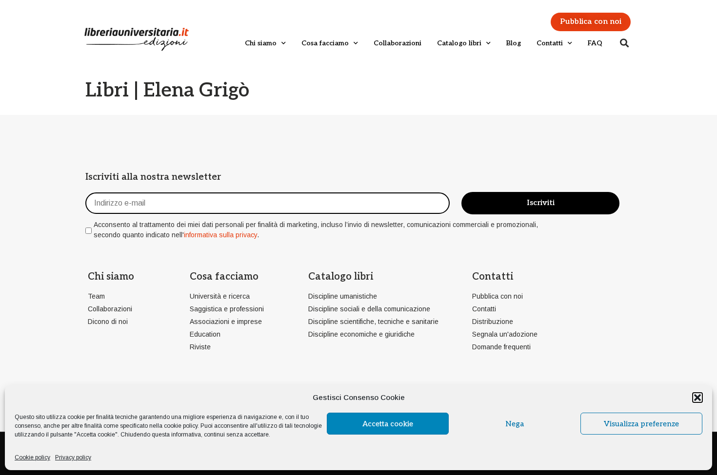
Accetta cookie (387, 423)
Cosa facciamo (325, 43)
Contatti (550, 43)
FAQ (595, 43)
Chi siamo (261, 43)
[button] (697, 397)
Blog (513, 43)
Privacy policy (73, 457)
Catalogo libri (459, 43)
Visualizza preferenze (641, 423)
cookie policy (181, 425)
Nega (514, 423)
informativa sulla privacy (220, 235)
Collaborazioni (397, 43)
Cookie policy (32, 457)
